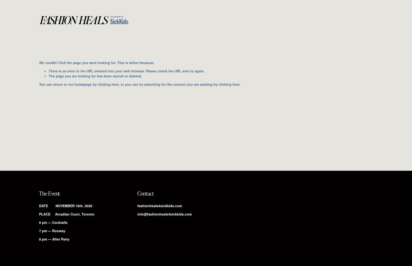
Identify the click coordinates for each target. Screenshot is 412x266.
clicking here (108, 84)
